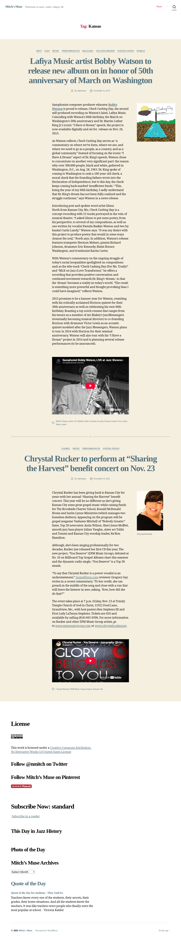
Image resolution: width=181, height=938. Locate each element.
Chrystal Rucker (62, 689)
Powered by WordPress (47, 930)
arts (39, 51)
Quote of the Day (28, 883)
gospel (66, 448)
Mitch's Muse (13, 6)
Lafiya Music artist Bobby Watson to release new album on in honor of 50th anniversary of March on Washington (90, 70)
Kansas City (116, 421)
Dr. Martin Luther (81, 421)
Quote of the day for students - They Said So (37, 892)
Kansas (107, 421)
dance (71, 421)
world (141, 51)
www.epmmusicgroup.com (73, 626)
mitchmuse (82, 91)
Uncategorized (105, 51)
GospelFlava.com (87, 577)
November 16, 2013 (102, 91)
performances (71, 51)
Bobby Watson (62, 421)
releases (87, 51)
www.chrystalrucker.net (110, 626)
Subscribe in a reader (26, 816)
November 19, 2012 (102, 479)
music (55, 51)
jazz (47, 51)
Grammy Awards (96, 421)
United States (125, 51)
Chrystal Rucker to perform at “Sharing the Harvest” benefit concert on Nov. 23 (90, 463)
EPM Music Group (77, 689)
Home (159, 6)
